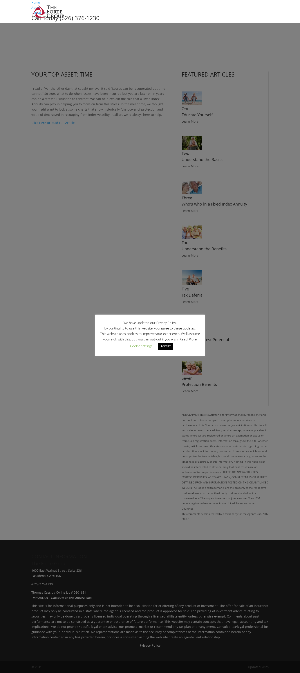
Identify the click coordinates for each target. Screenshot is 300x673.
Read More (188, 339)
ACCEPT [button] (166, 346)
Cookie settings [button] (141, 346)
